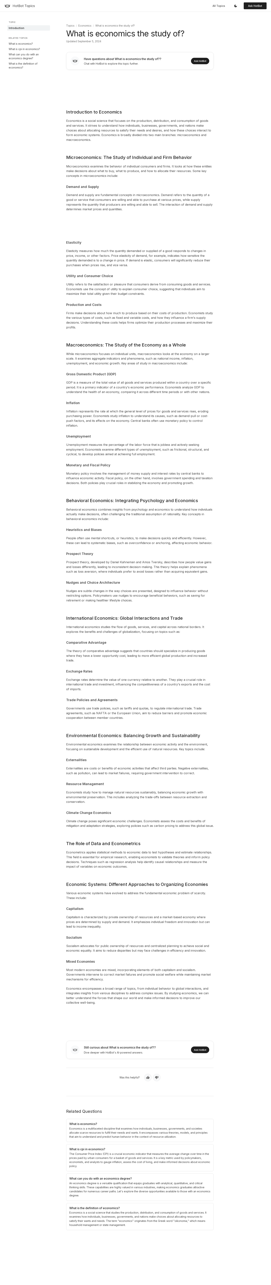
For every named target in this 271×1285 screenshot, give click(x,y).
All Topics (219, 5)
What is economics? (21, 43)
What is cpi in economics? (24, 49)
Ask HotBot (255, 5)
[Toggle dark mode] (235, 6)
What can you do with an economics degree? (24, 56)
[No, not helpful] (156, 1077)
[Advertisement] (140, 87)
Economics (84, 25)
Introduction (16, 28)
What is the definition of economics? (23, 65)
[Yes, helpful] (148, 1077)
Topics (70, 25)
